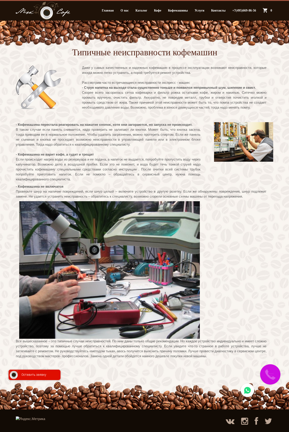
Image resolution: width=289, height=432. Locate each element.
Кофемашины (178, 10)
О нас (125, 10)
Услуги (199, 10)
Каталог (141, 10)
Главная (108, 10)
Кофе (157, 10)
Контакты (218, 10)
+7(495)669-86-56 (244, 10)
